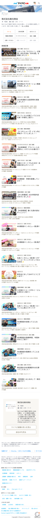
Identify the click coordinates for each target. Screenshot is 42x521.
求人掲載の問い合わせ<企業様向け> (11, 511)
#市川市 (24, 138)
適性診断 (11, 473)
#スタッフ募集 (35, 185)
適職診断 (25, 476)
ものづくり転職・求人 (25, 495)
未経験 (4, 504)
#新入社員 (19, 74)
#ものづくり (34, 123)
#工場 (13, 218)
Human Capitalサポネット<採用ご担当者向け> (14, 513)
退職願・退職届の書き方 (9, 476)
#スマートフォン (16, 108)
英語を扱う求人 (19, 504)
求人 (8, 489)
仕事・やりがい (9, 40)
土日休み (10, 504)
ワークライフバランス (21, 36)
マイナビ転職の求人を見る (21, 427)
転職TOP (4, 451)
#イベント (19, 139)
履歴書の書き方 (6, 470)
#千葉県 (4, 76)
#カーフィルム (26, 123)
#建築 (14, 374)
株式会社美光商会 (24, 402)
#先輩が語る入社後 (29, 76)
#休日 (25, 155)
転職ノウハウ (13, 480)
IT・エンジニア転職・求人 (9, 495)
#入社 (10, 203)
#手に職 (17, 123)
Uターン (19, 473)
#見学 (33, 74)
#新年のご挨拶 (17, 281)
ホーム (9, 31)
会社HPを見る (21, 432)
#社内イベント (34, 60)
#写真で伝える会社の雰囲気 (21, 60)
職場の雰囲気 (9, 36)
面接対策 (4, 480)
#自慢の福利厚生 (24, 106)
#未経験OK (34, 169)
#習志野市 (18, 330)
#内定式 (31, 201)
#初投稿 (15, 388)
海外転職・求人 (18, 498)
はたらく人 (33, 31)
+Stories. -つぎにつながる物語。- (21, 451)
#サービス (21, 92)
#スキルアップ (6, 123)
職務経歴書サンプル (18, 470)
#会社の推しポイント (18, 58)
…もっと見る (24, 26)
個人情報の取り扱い (13, 508)
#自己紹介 (20, 388)
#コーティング (34, 266)
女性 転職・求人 (7, 498)
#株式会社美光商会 (7, 58)
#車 (21, 123)
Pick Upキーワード (17, 489)
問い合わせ (35, 508)
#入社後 (7, 298)
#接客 (37, 74)
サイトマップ (25, 508)
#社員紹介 (12, 92)
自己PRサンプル (31, 470)
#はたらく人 (28, 58)
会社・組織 (33, 36)
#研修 (14, 74)
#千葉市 (34, 108)
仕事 (31, 476)
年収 (19, 476)
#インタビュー (17, 233)
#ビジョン (31, 233)
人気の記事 (21, 31)
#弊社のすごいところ (7, 60)
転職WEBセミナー (7, 483)
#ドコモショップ (27, 74)
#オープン (4, 139)
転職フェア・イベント (25, 480)
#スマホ (9, 76)
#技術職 (17, 218)
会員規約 (3, 508)
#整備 (37, 328)
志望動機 (4, 473)
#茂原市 (23, 330)
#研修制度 (9, 171)
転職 (3, 489)
